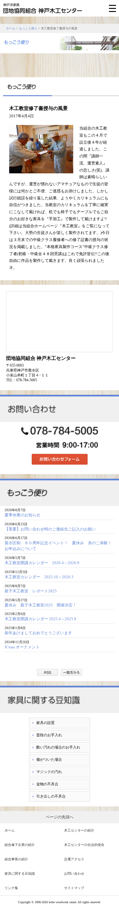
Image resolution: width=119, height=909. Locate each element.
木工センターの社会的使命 (84, 845)
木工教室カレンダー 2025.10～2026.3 (39, 577)
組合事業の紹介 (16, 859)
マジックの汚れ (49, 772)
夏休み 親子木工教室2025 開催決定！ (41, 605)
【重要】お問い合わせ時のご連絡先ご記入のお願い (50, 529)
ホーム (10, 28)
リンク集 (11, 888)
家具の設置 (45, 723)
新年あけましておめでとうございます (38, 633)
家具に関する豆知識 (20, 873)
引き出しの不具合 (51, 796)
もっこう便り (28, 28)
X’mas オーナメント (22, 647)
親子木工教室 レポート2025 (31, 591)
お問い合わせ (74, 873)
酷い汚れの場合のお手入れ (58, 747)
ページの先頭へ (60, 817)
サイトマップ (74, 888)
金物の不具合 (47, 784)
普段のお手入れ (49, 735)
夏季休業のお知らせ (22, 515)
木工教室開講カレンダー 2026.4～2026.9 (42, 562)
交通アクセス (74, 859)
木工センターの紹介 (79, 830)
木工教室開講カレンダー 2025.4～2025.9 (40, 619)
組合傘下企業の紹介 (20, 845)
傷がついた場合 (49, 759)
